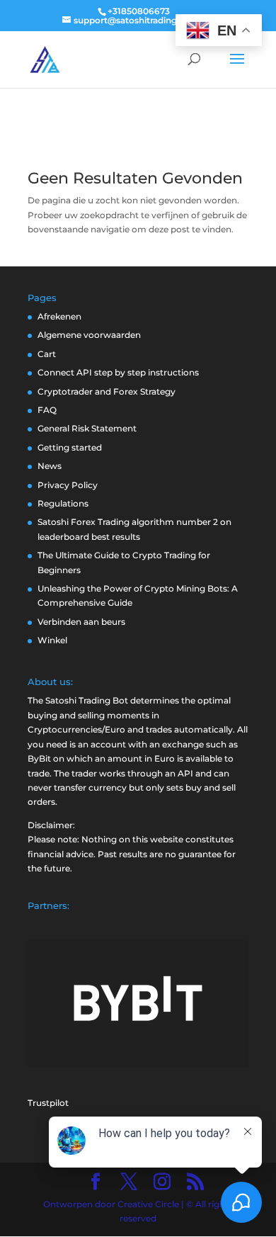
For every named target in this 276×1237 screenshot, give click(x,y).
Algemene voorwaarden (89, 334)
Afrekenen (59, 316)
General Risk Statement (87, 428)
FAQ (47, 410)
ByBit (39, 758)
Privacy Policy (68, 485)
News (50, 466)
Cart (47, 354)
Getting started (70, 447)
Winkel (52, 640)
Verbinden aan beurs (81, 621)
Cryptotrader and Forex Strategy (107, 391)
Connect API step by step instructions (118, 372)
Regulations (63, 503)
